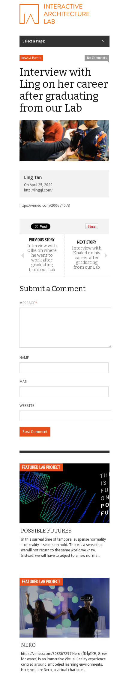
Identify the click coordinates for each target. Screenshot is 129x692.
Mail (24, 382)
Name (24, 358)
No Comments (97, 58)
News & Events (31, 58)
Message (28, 303)
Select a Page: (33, 41)
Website (27, 406)
